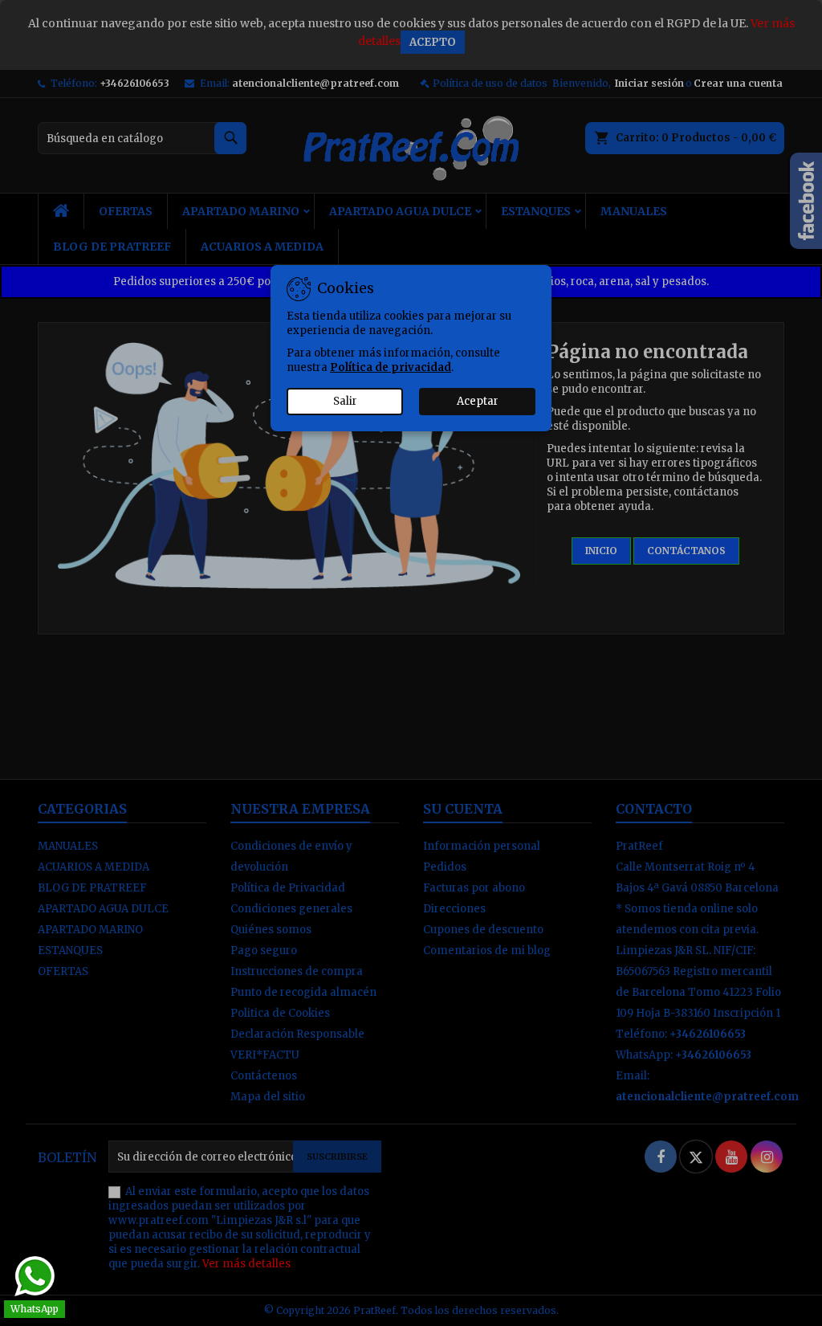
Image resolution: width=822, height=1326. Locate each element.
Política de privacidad (390, 367)
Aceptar (477, 401)
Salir (345, 401)
